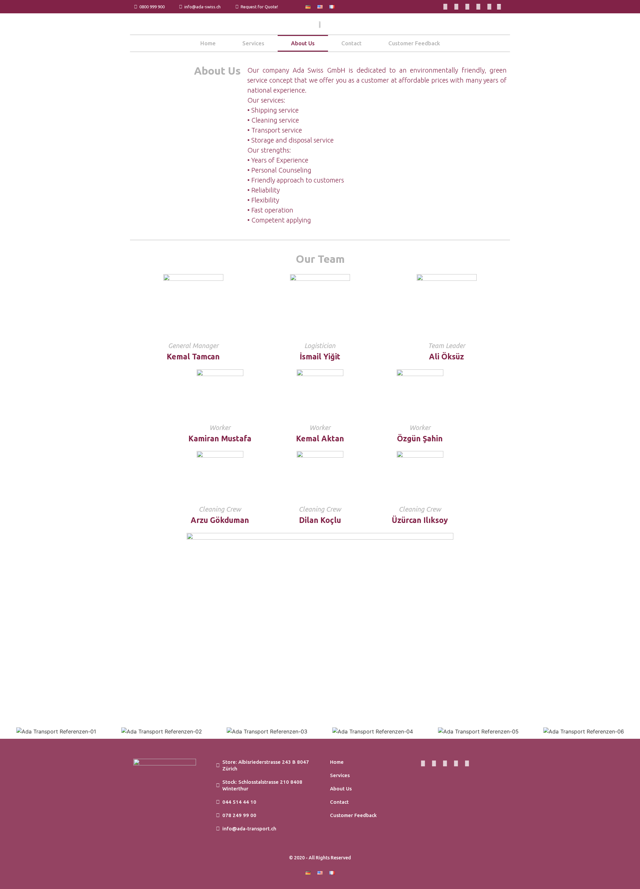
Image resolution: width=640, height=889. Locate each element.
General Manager (193, 345)
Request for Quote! (258, 6)
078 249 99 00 (238, 815)
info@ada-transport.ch (248, 828)
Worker (219, 427)
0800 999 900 (151, 6)
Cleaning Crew (220, 509)
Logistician (319, 345)
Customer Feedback (414, 43)
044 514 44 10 (238, 802)
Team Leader (446, 345)
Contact (351, 43)
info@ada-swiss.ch (201, 6)
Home (208, 43)
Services (253, 43)
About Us (303, 43)
